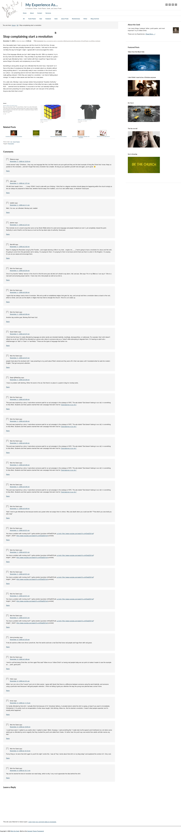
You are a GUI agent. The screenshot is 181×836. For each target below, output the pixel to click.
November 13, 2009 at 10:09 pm (20, 727)
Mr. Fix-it (130, 103)
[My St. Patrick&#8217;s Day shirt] (58, 112)
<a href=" (59, 533)
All (11, 142)
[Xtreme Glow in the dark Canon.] (22, 110)
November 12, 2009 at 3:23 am (20, 639)
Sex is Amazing (36, 136)
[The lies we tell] (144, 147)
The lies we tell (132, 128)
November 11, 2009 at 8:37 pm (20, 334)
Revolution (11, 143)
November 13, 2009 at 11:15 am (20, 703)
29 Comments (39, 41)
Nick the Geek (15, 831)
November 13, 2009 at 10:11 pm (20, 770)
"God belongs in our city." (69, 405)
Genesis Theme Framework (35, 831)
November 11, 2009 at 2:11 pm (20, 205)
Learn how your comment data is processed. (42, 822)
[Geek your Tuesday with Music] (96, 112)
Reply (8, 171)
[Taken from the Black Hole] (144, 70)
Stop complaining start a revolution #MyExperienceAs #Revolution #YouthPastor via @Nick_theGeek (71, 41)
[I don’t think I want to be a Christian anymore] (144, 96)
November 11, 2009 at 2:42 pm (20, 246)
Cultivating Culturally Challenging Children (14, 136)
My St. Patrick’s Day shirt (46, 119)
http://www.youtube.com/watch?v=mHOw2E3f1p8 (77, 533)
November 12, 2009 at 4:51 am (20, 681)
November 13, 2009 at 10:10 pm (20, 751)
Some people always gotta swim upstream (58, 136)
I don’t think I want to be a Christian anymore (142, 77)
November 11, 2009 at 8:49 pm (20, 508)
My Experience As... (41, 5)
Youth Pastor (16, 142)
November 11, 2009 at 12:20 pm (20, 161)
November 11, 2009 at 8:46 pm (20, 399)
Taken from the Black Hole (136, 52)
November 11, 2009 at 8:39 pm (20, 380)
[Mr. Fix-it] (144, 121)
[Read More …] (150, 34)
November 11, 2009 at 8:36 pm (20, 292)
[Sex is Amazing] (144, 172)
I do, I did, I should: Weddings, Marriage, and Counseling (80, 137)
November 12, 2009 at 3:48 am (20, 659)
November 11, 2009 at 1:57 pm (20, 183)
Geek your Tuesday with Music (85, 119)
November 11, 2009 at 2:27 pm (20, 225)
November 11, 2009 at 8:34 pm (20, 270)
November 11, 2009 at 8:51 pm (20, 530)
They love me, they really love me (103, 136)
